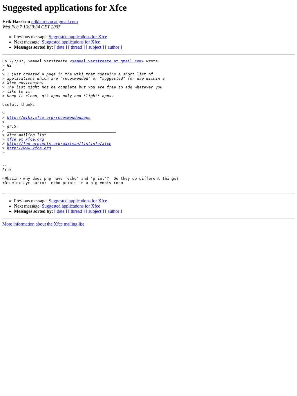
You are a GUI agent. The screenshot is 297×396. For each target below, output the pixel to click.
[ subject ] (95, 47)
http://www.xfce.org (29, 148)
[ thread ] (76, 47)
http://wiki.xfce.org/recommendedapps (48, 117)
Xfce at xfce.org (25, 139)
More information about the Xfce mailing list (43, 223)
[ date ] (60, 47)
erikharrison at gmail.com (54, 21)
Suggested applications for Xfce (78, 36)
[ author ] (113, 47)
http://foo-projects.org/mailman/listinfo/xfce (59, 143)
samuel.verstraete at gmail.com (107, 61)
